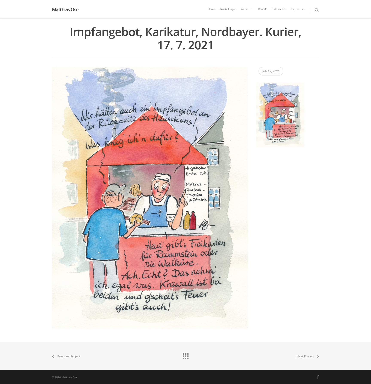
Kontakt (262, 9)
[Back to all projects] (185, 355)
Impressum (297, 9)
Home (211, 9)
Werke (244, 9)
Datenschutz (279, 9)
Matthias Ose (65, 9)
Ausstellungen (227, 9)
